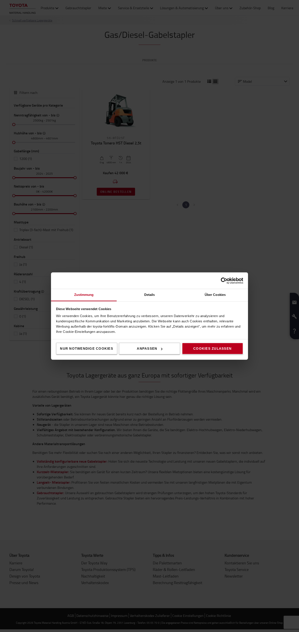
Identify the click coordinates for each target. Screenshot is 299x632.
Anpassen (147, 348)
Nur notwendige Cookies (86, 348)
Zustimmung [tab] (84, 295)
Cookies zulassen (212, 348)
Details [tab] (149, 295)
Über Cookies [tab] (215, 295)
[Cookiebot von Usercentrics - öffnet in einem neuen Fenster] (224, 280)
